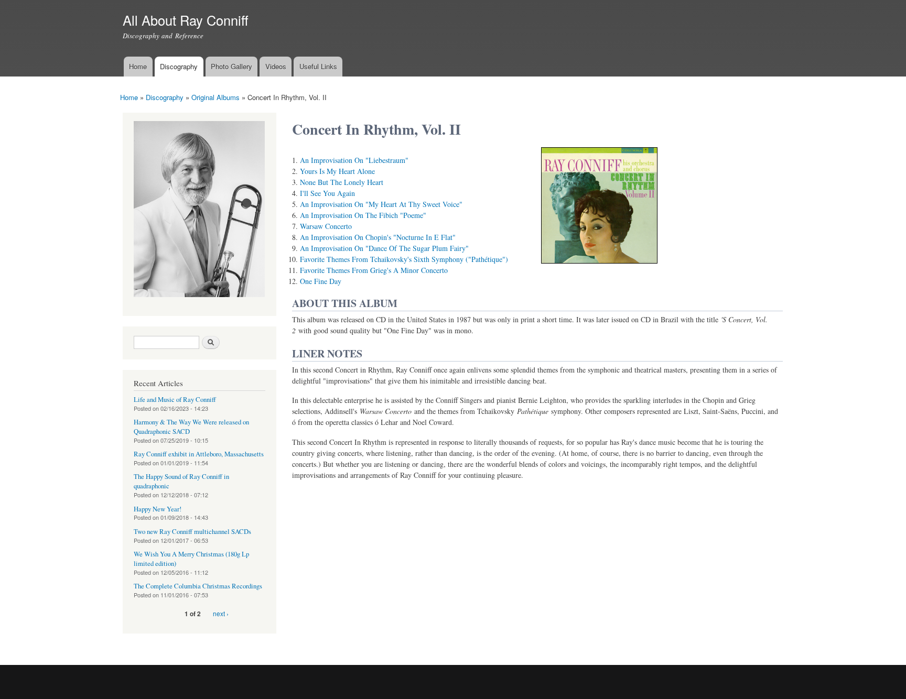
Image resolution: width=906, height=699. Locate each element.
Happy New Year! (157, 509)
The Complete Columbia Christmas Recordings (198, 586)
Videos (275, 66)
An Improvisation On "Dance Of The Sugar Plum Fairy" (384, 248)
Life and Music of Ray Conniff (175, 399)
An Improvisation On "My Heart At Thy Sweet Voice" (381, 204)
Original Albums (215, 97)
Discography (179, 66)
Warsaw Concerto (326, 226)
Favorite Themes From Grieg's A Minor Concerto (374, 270)
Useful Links (318, 66)
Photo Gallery (231, 66)
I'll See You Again (327, 193)
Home (138, 66)
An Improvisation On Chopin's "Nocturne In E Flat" (378, 237)
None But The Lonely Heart (341, 182)
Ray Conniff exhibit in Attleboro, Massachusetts (199, 454)
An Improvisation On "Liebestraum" (354, 160)
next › (221, 613)
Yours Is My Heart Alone (337, 171)
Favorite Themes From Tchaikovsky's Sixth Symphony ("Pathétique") (404, 259)
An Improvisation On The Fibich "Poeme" (363, 215)
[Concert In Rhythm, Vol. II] (599, 268)
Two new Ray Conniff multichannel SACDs (192, 531)
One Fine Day (320, 281)
